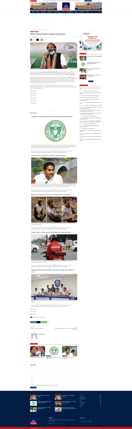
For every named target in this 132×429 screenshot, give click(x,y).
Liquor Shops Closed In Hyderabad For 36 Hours (89, 116)
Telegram (50, 151)
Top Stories (36, 31)
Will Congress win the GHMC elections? (90, 123)
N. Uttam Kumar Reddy (42, 317)
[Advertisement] (66, 21)
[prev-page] (30, 360)
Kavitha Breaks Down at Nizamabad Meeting (37, 357)
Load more (90, 81)
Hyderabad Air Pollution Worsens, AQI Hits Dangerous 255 (91, 95)
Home (31, 30)
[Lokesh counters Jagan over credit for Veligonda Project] (69, 351)
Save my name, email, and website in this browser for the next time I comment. (44, 385)
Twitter (43, 152)
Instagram (49, 152)
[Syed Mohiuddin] (30, 37)
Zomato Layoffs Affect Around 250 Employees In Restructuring (50, 232)
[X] (96, 1)
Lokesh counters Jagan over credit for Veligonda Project (48, 155)
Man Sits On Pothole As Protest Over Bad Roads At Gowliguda (50, 194)
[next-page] (32, 360)
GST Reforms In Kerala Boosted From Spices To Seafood (93, 105)
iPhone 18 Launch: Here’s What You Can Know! (91, 90)
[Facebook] (93, 1)
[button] (99, 12)
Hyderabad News (60, 152)
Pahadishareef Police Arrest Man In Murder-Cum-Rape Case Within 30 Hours (52, 271)
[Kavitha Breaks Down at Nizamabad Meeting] (37, 351)
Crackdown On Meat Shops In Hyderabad (88, 128)
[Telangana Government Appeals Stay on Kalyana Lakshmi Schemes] (53, 351)
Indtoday (45, 151)
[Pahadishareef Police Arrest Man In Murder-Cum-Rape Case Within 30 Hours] (58, 409)
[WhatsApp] (98, 1)
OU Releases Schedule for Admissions (36, 328)
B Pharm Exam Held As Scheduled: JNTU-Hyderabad (90, 97)
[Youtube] (99, 1)
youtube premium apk (83, 130)
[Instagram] (95, 1)
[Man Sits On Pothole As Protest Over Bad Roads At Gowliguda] (83, 77)
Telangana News (35, 30)
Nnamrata (81, 92)
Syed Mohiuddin (41, 334)
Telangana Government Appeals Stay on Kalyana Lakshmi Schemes (52, 116)
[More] (48, 322)
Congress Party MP (35, 317)
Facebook (36, 152)
